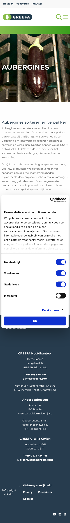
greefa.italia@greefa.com (36, 459)
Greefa (17, 17)
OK (35, 320)
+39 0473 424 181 (36, 455)
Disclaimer (45, 492)
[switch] (61, 273)
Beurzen (8, 3)
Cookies (28, 498)
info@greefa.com (36, 378)
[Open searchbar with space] (59, 17)
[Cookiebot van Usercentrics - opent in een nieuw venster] (50, 199)
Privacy (27, 492)
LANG (38, 4)
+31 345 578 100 (36, 374)
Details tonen (50, 310)
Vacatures (22, 3)
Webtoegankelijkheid (37, 485)
